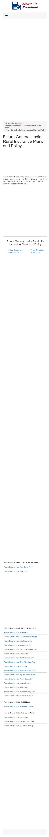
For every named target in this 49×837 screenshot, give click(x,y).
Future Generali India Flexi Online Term (18, 567)
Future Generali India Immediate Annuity (18, 725)
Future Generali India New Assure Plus (18, 645)
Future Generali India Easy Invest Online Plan (20, 649)
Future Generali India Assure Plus (16, 632)
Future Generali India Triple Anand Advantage (20, 637)
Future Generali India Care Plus (15, 571)
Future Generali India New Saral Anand (18, 641)
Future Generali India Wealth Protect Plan (19, 658)
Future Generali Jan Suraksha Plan (38, 251)
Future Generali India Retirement (16, 717)
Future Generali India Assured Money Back (19, 691)
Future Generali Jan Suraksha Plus (15, 251)
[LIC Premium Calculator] (6, 15)
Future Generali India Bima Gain (15, 666)
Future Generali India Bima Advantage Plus (19, 662)
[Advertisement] (24, 45)
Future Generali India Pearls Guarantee (18, 679)
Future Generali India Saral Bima (16, 687)
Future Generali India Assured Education (18, 696)
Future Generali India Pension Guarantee (19, 721)
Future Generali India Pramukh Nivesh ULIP (20, 670)
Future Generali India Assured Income (17, 683)
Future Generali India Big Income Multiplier (19, 674)
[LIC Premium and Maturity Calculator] (25, 5)
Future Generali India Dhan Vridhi (16, 653)
